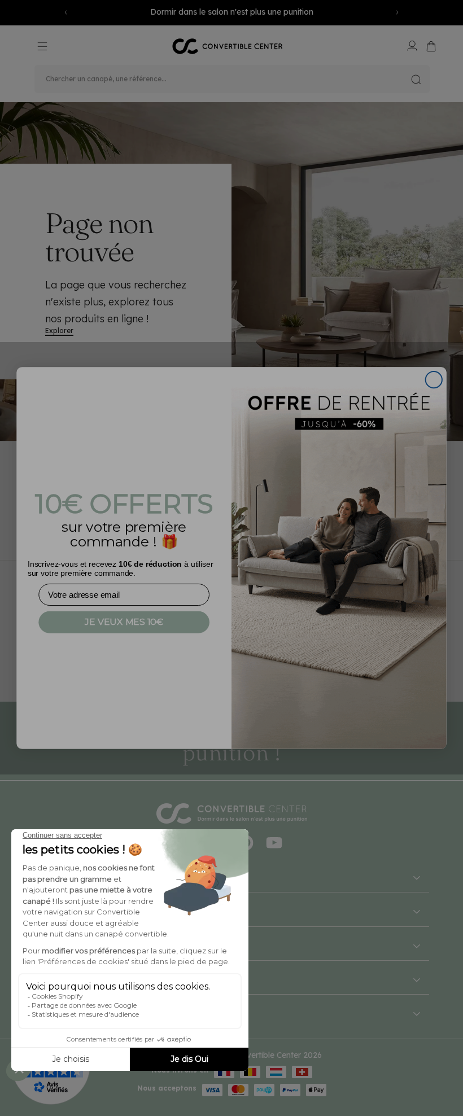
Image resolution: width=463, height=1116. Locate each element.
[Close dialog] (434, 379)
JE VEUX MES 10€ (124, 621)
